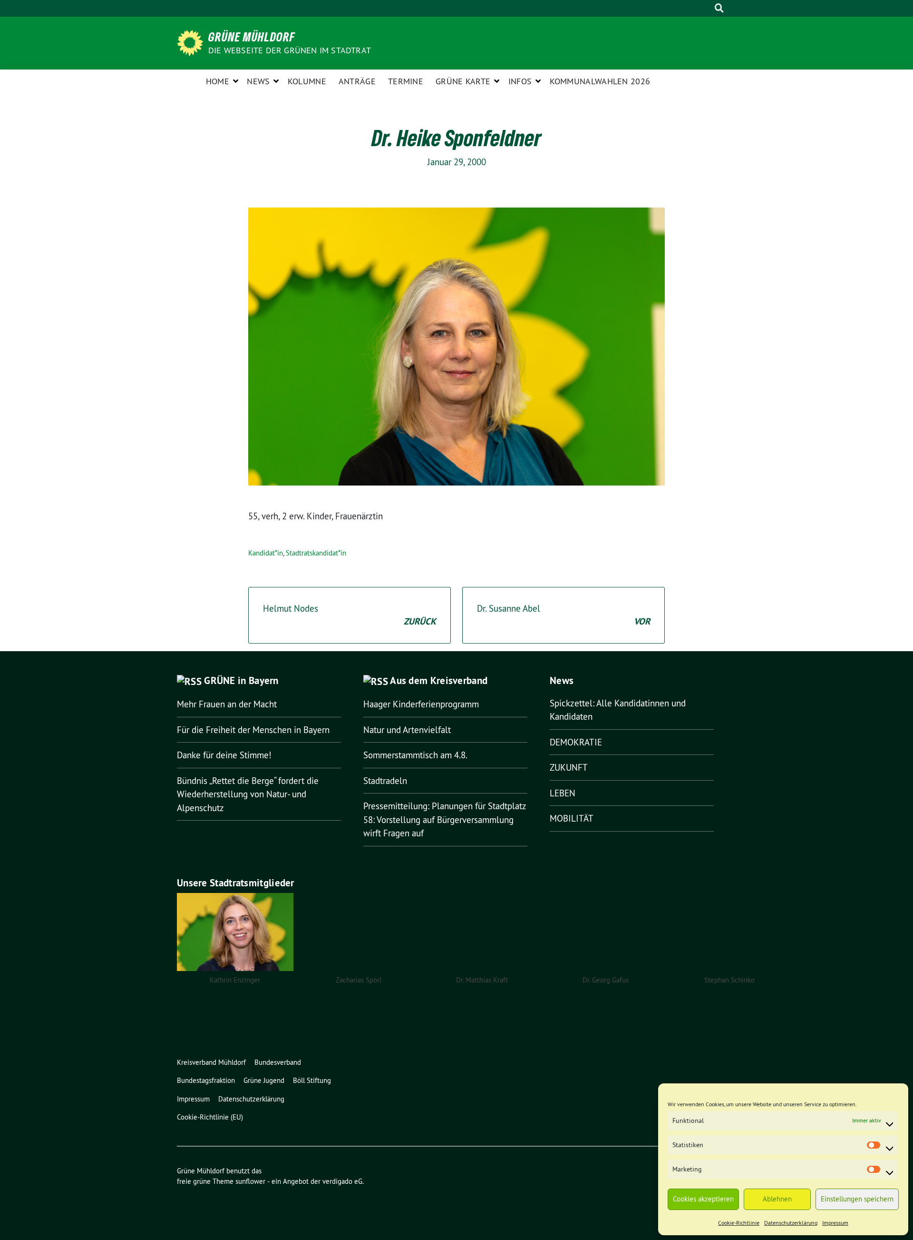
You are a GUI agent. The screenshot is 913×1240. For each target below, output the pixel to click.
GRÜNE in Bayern (241, 680)
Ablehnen (777, 1198)
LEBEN (562, 793)
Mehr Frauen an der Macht (227, 704)
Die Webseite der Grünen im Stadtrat (289, 50)
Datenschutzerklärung (790, 1222)
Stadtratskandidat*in (316, 552)
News (258, 81)
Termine (405, 81)
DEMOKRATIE (576, 742)
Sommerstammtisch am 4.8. (415, 755)
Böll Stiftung (312, 1080)
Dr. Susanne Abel (563, 615)
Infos (520, 81)
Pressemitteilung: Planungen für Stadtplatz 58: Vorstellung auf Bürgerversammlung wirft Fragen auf (444, 819)
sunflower (250, 1181)
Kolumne (307, 81)
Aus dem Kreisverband (438, 680)
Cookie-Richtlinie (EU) (210, 1116)
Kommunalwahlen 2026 (600, 81)
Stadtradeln (385, 780)
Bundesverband (277, 1062)
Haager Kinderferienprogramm (421, 704)
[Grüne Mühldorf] (191, 42)
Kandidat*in (265, 552)
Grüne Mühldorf (251, 37)
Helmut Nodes (349, 615)
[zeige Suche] (719, 8)
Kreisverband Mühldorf (211, 1062)
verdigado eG (342, 1181)
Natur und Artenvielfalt (407, 729)
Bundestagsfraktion (206, 1080)
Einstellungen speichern (857, 1198)
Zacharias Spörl (358, 979)
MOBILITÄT (571, 818)
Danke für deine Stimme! (224, 755)
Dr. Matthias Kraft (482, 979)
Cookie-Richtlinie (738, 1222)
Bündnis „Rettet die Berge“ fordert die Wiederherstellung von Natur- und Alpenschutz (248, 794)
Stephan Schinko (729, 979)
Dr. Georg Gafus (606, 979)
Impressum (835, 1222)
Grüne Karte (463, 81)
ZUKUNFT (569, 767)
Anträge (357, 81)
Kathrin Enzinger (235, 979)
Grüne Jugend (263, 1080)
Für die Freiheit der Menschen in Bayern (253, 729)
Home (217, 81)
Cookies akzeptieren (703, 1198)
